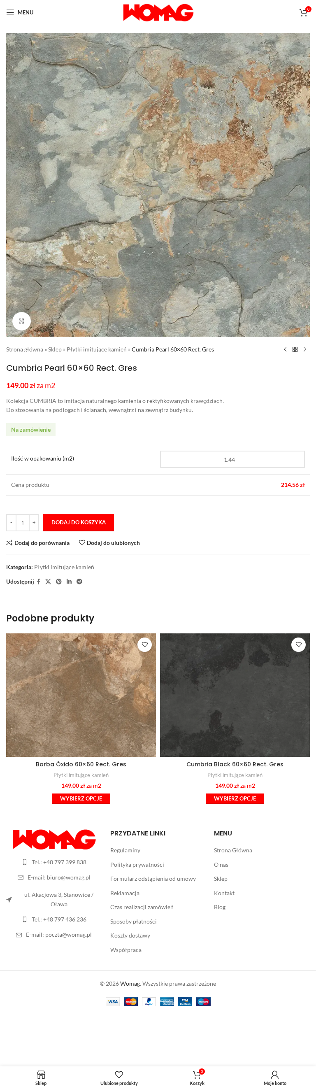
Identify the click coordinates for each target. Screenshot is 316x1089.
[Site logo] (158, 11)
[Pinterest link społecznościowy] (58, 581)
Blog (219, 906)
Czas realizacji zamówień (142, 906)
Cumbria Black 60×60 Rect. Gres (234, 764)
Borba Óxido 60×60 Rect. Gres (81, 764)
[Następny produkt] (305, 350)
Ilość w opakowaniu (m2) (42, 458)
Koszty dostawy (130, 935)
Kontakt (224, 892)
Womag (130, 983)
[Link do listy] (54, 862)
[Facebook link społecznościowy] (38, 581)
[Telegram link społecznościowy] (79, 581)
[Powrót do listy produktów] (295, 350)
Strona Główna (233, 850)
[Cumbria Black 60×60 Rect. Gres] (235, 695)
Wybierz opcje (81, 798)
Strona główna (24, 349)
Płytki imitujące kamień (97, 349)
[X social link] (48, 581)
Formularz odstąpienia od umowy (153, 878)
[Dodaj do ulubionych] (144, 645)
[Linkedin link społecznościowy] (69, 581)
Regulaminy (125, 850)
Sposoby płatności (133, 921)
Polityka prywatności (137, 864)
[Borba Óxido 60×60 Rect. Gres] (81, 695)
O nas (221, 864)
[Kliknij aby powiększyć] (21, 321)
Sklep (55, 349)
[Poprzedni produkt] (285, 350)
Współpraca (126, 949)
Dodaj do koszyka (78, 522)
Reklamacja (124, 892)
